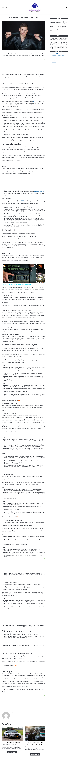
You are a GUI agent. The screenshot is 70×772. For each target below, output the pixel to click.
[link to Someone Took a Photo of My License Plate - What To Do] (35, 733)
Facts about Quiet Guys (56, 58)
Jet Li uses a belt (20, 158)
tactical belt (35, 101)
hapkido (22, 200)
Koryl (13, 713)
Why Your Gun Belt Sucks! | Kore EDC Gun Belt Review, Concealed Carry (19, 266)
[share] (34, 266)
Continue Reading (12, 752)
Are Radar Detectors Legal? (12, 742)
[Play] (40, 275)
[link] (4, 266)
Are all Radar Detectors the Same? (59, 63)
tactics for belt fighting (39, 191)
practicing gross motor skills (8, 419)
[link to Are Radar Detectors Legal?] (12, 733)
